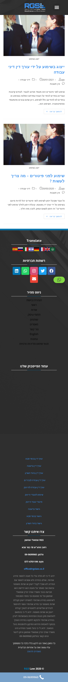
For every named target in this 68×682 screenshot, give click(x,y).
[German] (36, 248)
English (34, 334)
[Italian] (26, 248)
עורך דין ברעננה (34, 466)
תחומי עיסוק (34, 314)
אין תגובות (55, 83)
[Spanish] (15, 248)
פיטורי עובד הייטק (34, 502)
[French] (42, 248)
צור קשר (34, 329)
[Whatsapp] (25, 271)
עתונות (34, 339)
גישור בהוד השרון (34, 523)
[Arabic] (53, 248)
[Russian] (20, 248)
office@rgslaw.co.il (34, 568)
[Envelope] (34, 279)
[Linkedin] (17, 271)
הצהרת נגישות (34, 300)
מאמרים (34, 324)
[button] (56, 7)
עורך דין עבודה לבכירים (34, 480)
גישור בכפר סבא (34, 516)
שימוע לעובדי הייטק (34, 494)
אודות (34, 310)
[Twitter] (43, 271)
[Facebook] (51, 271)
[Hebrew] (31, 248)
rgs (63, 79)
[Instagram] (34, 271)
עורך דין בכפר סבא (34, 458)
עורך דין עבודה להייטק (34, 487)
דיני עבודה (25, 79)
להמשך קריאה (53, 111)
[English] (47, 248)
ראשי (34, 305)
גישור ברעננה (34, 509)
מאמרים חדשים (34, 651)
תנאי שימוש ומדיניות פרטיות (34, 344)
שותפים (34, 319)
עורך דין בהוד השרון (34, 473)
